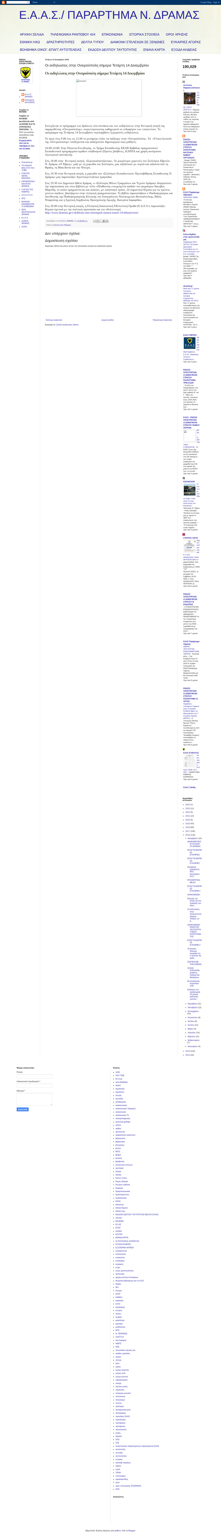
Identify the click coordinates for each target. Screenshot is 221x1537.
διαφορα (119, 1188)
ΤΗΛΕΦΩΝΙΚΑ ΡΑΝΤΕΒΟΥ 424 (72, 34)
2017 (187, 831)
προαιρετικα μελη (123, 1410)
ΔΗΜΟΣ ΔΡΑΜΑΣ (25, 222)
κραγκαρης (120, 1307)
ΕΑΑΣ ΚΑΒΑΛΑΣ (191, 753)
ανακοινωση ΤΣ (122, 1115)
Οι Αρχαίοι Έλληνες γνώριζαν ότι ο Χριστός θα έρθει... (194, 953)
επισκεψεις (120, 1261)
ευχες (118, 1267)
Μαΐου (191, 1029)
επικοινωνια (121, 1254)
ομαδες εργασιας (123, 1353)
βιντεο (118, 1148)
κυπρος (119, 1310)
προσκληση (121, 1420)
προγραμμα (121, 1413)
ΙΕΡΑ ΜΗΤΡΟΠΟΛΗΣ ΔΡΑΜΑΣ (28, 212)
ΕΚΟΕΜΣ (120, 1221)
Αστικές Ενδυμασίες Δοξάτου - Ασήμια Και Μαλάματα (193, 973)
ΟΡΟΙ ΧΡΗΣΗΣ (177, 34)
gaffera (118, 1531)
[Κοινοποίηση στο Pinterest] (107, 221)
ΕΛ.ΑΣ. (119, 1224)
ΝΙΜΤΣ (118, 1343)
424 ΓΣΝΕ (120, 1075)
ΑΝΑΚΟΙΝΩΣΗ (193, 895)
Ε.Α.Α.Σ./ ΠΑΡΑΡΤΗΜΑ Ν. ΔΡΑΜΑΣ (109, 15)
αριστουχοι (120, 1132)
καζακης (119, 1297)
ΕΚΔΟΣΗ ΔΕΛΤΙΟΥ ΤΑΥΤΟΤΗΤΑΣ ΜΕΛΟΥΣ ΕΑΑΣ (137, 1214)
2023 (187, 808)
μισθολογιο (120, 1327)
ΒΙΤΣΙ (118, 1151)
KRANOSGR (189, 482)
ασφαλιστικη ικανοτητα (125, 1135)
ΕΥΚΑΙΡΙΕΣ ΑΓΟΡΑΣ (186, 42)
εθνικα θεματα (122, 1208)
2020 (187, 820)
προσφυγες (120, 1426)
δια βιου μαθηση (123, 1185)
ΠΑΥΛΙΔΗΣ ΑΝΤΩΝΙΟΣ (30, 101)
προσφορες (121, 1423)
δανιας (118, 1171)
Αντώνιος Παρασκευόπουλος (191, 88)
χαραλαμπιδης (122, 1479)
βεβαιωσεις (120, 1142)
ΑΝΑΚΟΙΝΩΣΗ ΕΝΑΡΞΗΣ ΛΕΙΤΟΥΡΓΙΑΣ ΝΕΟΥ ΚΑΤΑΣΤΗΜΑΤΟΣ (194, 931)
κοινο (118, 1304)
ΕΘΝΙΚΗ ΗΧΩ (30, 42)
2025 (187, 804)
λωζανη (119, 1317)
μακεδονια (120, 1320)
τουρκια (119, 1459)
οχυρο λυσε (121, 1373)
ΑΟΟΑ (24, 227)
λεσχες (118, 1314)
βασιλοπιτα (120, 1138)
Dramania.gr (27, 162)
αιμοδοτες (120, 1092)
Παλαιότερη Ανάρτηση (162, 320)
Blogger (131, 1531)
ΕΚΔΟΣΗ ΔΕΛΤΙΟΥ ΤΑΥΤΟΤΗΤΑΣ (112, 49)
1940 (118, 1072)
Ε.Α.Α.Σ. (25, 218)
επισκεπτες (120, 1257)
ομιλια (118, 1357)
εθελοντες (120, 1205)
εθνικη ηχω (120, 1211)
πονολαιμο (120, 1400)
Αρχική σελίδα (107, 320)
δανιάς (118, 1175)
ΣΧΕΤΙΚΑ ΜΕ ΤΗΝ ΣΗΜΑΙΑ (194, 963)
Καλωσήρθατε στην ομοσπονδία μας (191, 237)
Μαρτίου (192, 1036)
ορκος (118, 1367)
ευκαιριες (119, 1264)
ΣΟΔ (117, 1439)
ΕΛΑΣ (118, 1228)
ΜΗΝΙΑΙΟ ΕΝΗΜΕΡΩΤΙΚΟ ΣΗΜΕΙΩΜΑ (28, 204)
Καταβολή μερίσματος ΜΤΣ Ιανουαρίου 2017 (193, 872)
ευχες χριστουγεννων (125, 1271)
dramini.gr (188, 286)
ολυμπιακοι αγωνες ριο (125, 1350)
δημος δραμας (122, 1181)
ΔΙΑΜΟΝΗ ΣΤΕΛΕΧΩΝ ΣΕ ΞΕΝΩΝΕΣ (137, 42)
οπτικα (118, 1360)
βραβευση (120, 1161)
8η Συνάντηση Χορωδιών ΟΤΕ (193, 983)
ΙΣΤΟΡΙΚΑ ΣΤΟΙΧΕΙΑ (144, 34)
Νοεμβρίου (193, 1004)
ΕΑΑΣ (118, 1201)
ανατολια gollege (123, 1122)
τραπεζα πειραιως (123, 1463)
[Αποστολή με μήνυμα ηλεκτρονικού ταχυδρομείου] (94, 221)
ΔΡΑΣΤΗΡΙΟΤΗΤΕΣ (60, 42)
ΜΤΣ (23, 198)
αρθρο (118, 1128)
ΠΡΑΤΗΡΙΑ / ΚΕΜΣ (190, 197)
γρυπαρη (119, 1168)
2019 (187, 823)
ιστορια (119, 1291)
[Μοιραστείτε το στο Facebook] (104, 221)
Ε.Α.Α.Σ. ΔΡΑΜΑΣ (29, 95)
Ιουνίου (191, 1025)
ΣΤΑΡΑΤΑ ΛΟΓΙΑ (190, 538)
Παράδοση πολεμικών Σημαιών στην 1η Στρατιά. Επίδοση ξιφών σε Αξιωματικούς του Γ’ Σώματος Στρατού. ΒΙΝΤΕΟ (191, 711)
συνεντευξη (120, 1449)
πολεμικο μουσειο (123, 1393)
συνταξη (119, 1453)
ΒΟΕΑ (118, 1155)
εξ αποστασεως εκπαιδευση (127, 1241)
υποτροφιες (121, 1476)
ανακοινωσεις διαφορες (62, 225)
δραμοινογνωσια (123, 1191)
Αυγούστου (193, 1017)
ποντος (119, 1403)
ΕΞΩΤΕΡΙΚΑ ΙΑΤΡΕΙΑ (125, 1248)
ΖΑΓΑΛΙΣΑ (120, 1274)
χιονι (118, 1482)
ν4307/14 (120, 1337)
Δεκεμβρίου (193, 838)
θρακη (118, 1284)
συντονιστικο (121, 1456)
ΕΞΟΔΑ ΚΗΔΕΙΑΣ (184, 49)
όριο (117, 1363)
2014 (187, 1055)
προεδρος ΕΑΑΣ (123, 1416)
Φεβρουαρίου (194, 1040)
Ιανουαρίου (193, 1046)
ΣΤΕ (117, 1443)
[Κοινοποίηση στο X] (101, 221)
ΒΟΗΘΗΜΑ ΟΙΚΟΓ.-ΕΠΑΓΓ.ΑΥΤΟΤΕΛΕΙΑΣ (51, 49)
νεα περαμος (121, 1340)
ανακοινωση (121, 1112)
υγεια (118, 1469)
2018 (187, 827)
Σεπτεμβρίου (193, 1011)
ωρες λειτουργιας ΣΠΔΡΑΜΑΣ (128, 1486)
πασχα (118, 1383)
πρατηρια (120, 1406)
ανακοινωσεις (121, 1105)
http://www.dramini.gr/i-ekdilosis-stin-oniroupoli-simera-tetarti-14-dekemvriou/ (91, 212)
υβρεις (118, 1466)
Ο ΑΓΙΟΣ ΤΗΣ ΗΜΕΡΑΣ (27, 190)
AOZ (117, 1489)
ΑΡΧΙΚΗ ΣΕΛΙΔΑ (32, 34)
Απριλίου (192, 1032)
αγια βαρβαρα (122, 1082)
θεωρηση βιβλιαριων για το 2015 (130, 1281)
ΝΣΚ (117, 1347)
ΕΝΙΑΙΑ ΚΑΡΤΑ (154, 49)
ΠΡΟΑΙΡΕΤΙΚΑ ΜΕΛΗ (193, 881)
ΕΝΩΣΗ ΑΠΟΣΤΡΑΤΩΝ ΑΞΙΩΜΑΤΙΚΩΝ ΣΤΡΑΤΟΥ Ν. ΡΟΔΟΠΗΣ (190, 599)
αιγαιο (118, 1085)
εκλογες (119, 1218)
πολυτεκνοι (120, 1396)
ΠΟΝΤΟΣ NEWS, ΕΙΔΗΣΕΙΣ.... (27, 175)
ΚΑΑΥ (118, 1294)
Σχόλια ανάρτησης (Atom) (67, 325)
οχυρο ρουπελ (122, 1377)
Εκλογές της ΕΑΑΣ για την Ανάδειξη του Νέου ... (194, 902)
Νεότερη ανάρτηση (54, 320)
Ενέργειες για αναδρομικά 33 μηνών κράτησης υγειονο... (193, 994)
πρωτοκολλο (121, 1429)
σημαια (119, 1436)
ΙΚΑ (117, 1287)
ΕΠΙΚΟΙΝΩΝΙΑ (112, 34)
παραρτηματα (121, 1380)
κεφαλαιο (119, 1300)
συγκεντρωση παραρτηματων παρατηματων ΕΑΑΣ (137, 1446)
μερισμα (119, 1324)
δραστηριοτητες (122, 1194)
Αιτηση (119, 1095)
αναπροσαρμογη (123, 1118)
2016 (187, 835)
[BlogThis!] (97, 221)
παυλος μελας (122, 1386)
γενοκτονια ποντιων (124, 1165)
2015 (187, 1051)
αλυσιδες (119, 1099)
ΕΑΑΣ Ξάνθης (189, 787)
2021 (187, 816)
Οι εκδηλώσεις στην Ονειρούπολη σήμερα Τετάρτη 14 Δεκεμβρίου (95, 73)
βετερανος (120, 1145)
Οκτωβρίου (193, 1007)
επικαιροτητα (121, 1251)
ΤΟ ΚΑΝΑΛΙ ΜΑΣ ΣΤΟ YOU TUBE (28, 167)
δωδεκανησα (121, 1198)
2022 (187, 812)
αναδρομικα (121, 1102)
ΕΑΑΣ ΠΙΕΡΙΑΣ (190, 335)
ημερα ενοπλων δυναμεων (127, 1277)
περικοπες (120, 1390)
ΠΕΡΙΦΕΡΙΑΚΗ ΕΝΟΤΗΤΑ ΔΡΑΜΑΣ (28, 183)
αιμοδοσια (120, 1089)
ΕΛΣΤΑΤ (119, 1234)
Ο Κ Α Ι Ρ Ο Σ (27, 195)
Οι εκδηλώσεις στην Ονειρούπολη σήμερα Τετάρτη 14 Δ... (194, 915)
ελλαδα (119, 1231)
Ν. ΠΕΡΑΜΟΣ (121, 1334)
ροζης (118, 1433)
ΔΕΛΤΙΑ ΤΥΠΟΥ (92, 42)
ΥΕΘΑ (118, 1472)
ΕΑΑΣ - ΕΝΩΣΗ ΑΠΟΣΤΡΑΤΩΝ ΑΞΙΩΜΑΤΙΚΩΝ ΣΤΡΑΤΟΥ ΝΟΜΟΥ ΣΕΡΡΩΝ (191, 422)
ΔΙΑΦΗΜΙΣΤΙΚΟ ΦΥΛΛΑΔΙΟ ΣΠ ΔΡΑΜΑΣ (194, 843)
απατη (118, 1125)
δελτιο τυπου (121, 1178)
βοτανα (119, 1158)
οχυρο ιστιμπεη (122, 1370)
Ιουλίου (191, 1021)
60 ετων (119, 1079)
